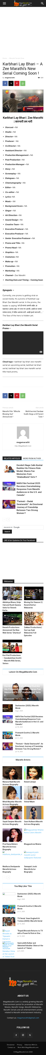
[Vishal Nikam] (34, 792)
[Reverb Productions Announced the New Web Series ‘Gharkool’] (12, 618)
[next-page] (8, 519)
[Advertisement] (23, 31)
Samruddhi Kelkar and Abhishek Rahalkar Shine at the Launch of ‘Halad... (30, 945)
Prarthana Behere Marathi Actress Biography (10, 846)
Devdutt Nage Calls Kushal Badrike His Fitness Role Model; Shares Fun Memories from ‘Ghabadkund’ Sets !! (29, 471)
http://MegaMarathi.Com (23, 446)
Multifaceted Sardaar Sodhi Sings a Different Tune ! (33, 414)
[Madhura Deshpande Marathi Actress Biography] (12, 857)
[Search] (42, 3)
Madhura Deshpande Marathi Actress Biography (11, 869)
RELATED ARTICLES (12, 458)
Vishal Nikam (29, 802)
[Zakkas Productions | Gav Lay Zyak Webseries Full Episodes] (34, 618)
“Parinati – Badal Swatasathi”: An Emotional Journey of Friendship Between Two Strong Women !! (30, 507)
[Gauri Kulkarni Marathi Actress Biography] (34, 812)
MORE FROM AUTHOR (32, 458)
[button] (4, 3)
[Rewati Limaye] (34, 773)
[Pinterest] (16, 83)
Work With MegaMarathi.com (28, 1047)
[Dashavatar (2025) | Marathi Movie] (8, 708)
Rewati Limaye (30, 782)
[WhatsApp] (22, 83)
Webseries (8, 581)
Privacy (19, 1045)
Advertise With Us (31, 1045)
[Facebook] (5, 83)
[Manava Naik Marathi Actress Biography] (12, 773)
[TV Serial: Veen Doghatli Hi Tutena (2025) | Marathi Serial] (9, 921)
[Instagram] (23, 1035)
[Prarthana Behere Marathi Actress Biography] (12, 835)
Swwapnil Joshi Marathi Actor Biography (30, 869)
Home (5, 58)
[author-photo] (23, 439)
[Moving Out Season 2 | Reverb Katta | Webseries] (34, 593)
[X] (11, 83)
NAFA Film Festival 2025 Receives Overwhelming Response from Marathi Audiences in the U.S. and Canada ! (29, 489)
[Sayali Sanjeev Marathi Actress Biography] (12, 812)
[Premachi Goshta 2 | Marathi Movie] (8, 735)
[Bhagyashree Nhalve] (34, 835)
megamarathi (10, 78)
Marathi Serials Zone (16, 58)
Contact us (11, 1047)
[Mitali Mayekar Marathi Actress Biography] (12, 792)
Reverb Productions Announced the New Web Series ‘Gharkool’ (12, 630)
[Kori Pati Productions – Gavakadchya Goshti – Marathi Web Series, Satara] (12, 646)
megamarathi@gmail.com (28, 1018)
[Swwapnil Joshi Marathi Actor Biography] (34, 857)
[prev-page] (4, 519)
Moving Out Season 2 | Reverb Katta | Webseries (33, 605)
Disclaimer (11, 1045)
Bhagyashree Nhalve (32, 844)
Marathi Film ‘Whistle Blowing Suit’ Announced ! (11, 414)
